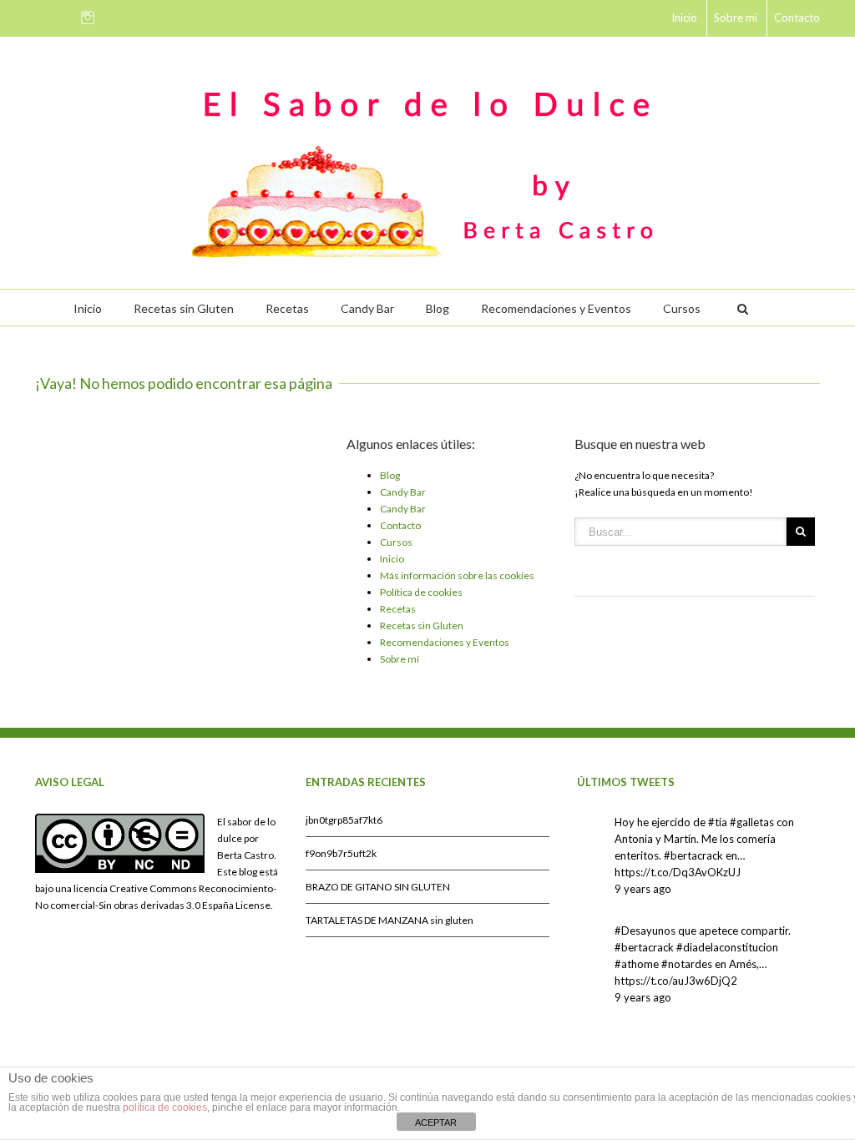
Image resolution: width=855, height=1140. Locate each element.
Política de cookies (421, 592)
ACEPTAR (436, 1122)
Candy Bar (367, 308)
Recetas (287, 308)
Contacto (797, 17)
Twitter (64, 16)
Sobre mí (735, 17)
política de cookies (165, 1107)
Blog (437, 308)
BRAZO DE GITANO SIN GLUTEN (378, 886)
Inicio (684, 17)
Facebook (39, 16)
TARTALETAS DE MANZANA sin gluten (389, 920)
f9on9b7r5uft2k (341, 853)
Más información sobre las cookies (457, 575)
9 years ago (643, 888)
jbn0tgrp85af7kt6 (344, 820)
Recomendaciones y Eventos (556, 308)
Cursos (682, 308)
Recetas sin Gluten (184, 308)
